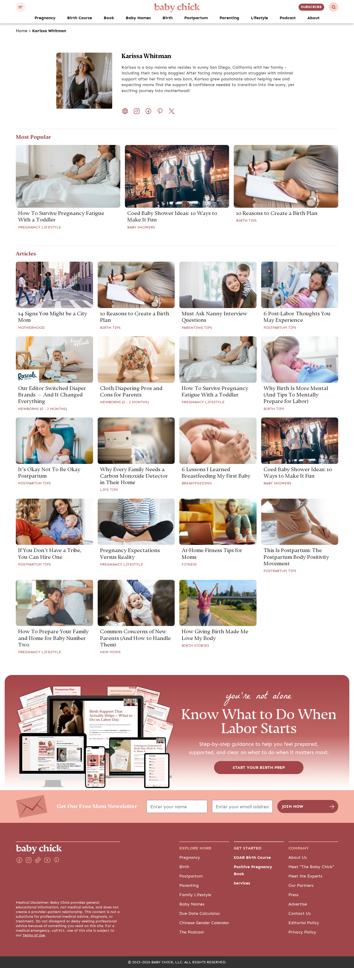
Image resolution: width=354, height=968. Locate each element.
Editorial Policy (303, 923)
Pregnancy (44, 18)
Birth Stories (195, 645)
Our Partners (301, 885)
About (313, 18)
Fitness (189, 564)
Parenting (229, 18)
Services (242, 883)
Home (21, 31)
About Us (297, 857)
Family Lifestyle (195, 895)
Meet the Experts (305, 876)
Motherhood (31, 328)
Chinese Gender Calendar (204, 923)
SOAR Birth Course (252, 857)
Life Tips (109, 490)
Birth (167, 18)
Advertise (297, 904)
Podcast (288, 18)
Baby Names (138, 18)
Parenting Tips (197, 328)
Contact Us (299, 913)
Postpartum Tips (280, 328)
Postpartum (196, 18)
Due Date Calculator (199, 913)
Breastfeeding (197, 483)
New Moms (110, 652)
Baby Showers (141, 227)
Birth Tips (246, 220)
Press (293, 895)
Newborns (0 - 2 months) (42, 409)
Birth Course (79, 18)
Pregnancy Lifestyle (39, 227)
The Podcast (191, 932)
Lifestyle (259, 18)
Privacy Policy (302, 932)
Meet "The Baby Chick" (311, 867)
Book (109, 18)
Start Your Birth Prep (259, 767)
